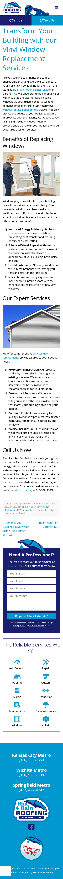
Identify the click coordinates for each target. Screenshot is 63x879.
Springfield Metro (31, 785)
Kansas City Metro (31, 755)
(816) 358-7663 (31, 759)
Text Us (49, 20)
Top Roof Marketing (43, 872)
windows (20, 233)
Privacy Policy (19, 625)
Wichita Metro (31, 770)
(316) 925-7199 (31, 774)
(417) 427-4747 (31, 789)
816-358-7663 (16, 566)
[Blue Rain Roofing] (12, 7)
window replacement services (20, 109)
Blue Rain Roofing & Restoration (32, 89)
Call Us (17, 20)
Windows (24, 509)
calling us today (22, 490)
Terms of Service (36, 625)
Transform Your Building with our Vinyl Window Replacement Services (30, 49)
